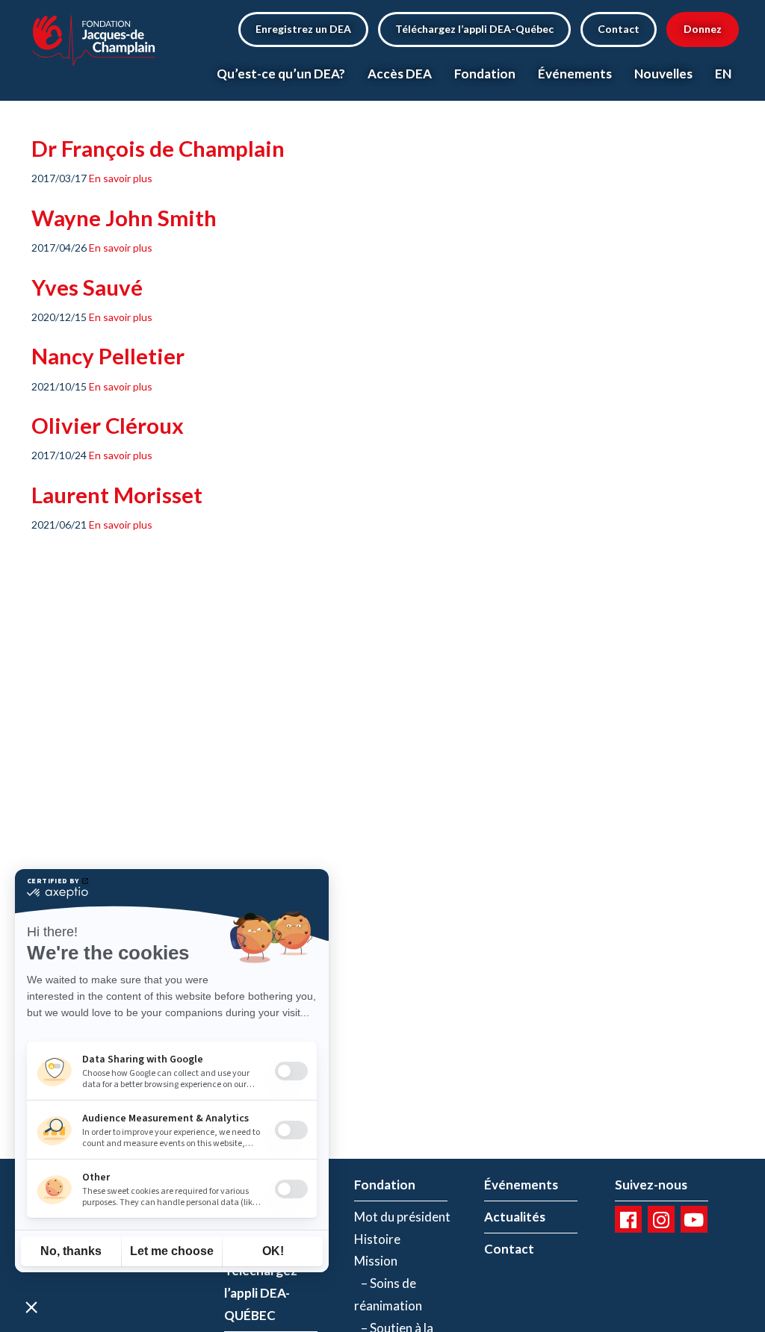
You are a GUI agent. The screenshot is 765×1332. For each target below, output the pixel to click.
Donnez (703, 28)
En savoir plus (120, 178)
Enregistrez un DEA (303, 28)
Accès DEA (400, 73)
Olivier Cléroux (107, 425)
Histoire (377, 1239)
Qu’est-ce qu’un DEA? (281, 73)
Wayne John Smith (124, 218)
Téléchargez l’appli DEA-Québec (474, 28)
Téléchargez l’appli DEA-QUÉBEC (260, 1293)
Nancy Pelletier (108, 356)
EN (723, 73)
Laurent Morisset (116, 495)
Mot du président (402, 1216)
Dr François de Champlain (158, 148)
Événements (575, 73)
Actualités (514, 1216)
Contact (618, 28)
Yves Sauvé (87, 287)
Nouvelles (663, 73)
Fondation (484, 73)
